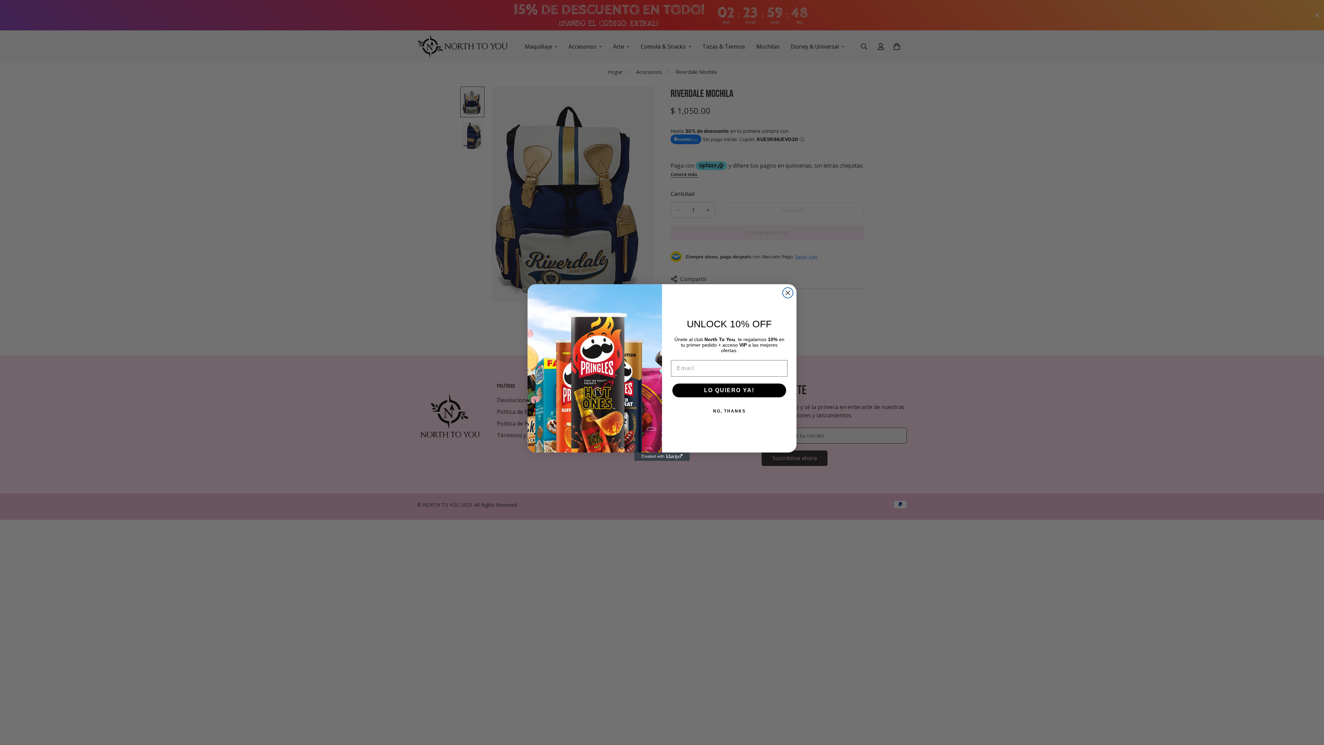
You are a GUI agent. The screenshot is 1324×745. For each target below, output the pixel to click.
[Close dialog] (788, 293)
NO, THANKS (729, 411)
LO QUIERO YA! (729, 390)
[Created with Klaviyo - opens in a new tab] (662, 457)
